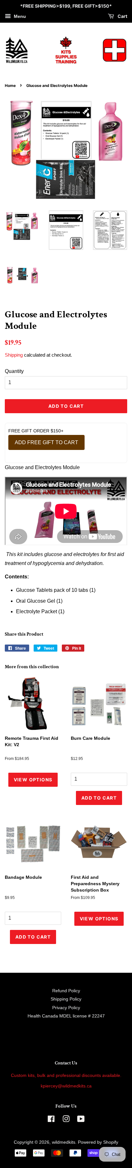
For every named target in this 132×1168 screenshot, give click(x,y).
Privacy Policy (66, 1007)
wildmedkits (63, 1142)
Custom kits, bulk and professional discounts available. (66, 1075)
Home (10, 85)
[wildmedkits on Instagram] (66, 1120)
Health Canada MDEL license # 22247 (66, 1016)
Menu (19, 16)
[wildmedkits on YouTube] (81, 1120)
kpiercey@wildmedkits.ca (66, 1086)
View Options (33, 779)
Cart (122, 16)
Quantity (14, 371)
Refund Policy (66, 990)
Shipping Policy (66, 999)
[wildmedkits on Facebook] (51, 1120)
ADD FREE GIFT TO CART (46, 442)
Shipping (14, 355)
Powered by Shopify (98, 1142)
